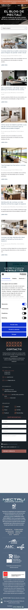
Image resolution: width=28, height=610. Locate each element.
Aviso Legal (6, 601)
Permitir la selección (14, 329)
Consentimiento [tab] (6, 278)
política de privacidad (12, 444)
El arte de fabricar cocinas (16, 55)
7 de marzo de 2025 (6, 244)
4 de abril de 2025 (6, 206)
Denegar (14, 334)
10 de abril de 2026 (6, 131)
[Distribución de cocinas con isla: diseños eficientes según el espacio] (14, 192)
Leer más (4, 65)
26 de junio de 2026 (6, 55)
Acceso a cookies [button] (16, 602)
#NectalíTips (13, 92)
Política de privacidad (14, 601)
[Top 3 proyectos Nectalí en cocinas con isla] (14, 155)
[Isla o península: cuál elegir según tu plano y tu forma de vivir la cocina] (14, 78)
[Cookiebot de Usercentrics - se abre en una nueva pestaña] (20, 274)
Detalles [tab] (14, 278)
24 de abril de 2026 (6, 92)
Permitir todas (14, 324)
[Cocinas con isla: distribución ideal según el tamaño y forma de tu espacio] (14, 227)
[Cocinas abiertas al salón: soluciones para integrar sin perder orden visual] (14, 41)
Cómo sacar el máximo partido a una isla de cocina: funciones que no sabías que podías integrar (14, 126)
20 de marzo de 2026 (6, 170)
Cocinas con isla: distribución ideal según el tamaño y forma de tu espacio (13, 239)
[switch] (24, 309)
